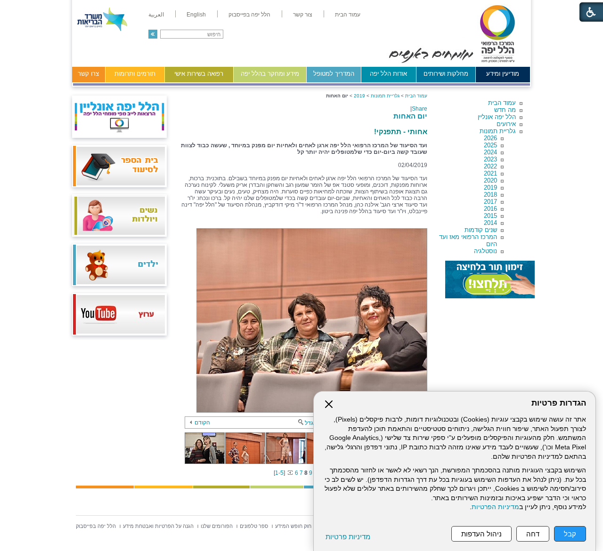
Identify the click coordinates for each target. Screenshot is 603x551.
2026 (490, 138)
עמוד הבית (502, 102)
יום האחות (410, 116)
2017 (490, 201)
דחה (532, 534)
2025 (490, 145)
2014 (490, 222)
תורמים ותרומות (134, 73)
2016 (490, 208)
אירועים (506, 124)
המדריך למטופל (333, 73)
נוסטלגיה (485, 251)
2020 (490, 180)
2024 (490, 152)
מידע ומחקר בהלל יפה (270, 73)
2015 (490, 215)
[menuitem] (347, 14)
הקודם (202, 422)
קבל (570, 534)
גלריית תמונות (498, 131)
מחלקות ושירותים (446, 73)
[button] (152, 34)
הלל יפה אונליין (497, 116)
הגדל (311, 423)
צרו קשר (88, 73)
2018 (490, 194)
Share (419, 108)
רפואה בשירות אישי (198, 73)
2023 (490, 159)
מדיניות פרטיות (348, 537)
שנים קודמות (480, 229)
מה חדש (505, 109)
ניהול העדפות (481, 534)
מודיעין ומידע (502, 73)
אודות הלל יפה (388, 73)
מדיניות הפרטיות (495, 507)
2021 (490, 173)
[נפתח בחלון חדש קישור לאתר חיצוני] (490, 279)
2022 (490, 166)
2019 (490, 187)
